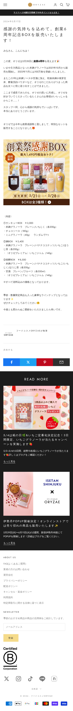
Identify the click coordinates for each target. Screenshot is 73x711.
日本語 (35, 689)
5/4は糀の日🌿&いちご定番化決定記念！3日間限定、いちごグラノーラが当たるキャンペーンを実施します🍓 (36, 439)
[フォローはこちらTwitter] (6, 679)
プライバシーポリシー (15, 580)
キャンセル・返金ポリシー (17, 591)
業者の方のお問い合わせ (16, 569)
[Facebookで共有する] (11, 362)
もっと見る (9, 461)
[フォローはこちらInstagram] (18, 679)
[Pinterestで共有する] (45, 362)
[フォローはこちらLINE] (42, 679)
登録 (11, 638)
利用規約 (8, 597)
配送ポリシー (10, 586)
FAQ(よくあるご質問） (15, 563)
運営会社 (8, 575)
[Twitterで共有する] (28, 362)
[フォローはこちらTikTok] (30, 679)
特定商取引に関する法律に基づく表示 (23, 603)
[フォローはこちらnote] (54, 679)
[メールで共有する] (61, 362)
